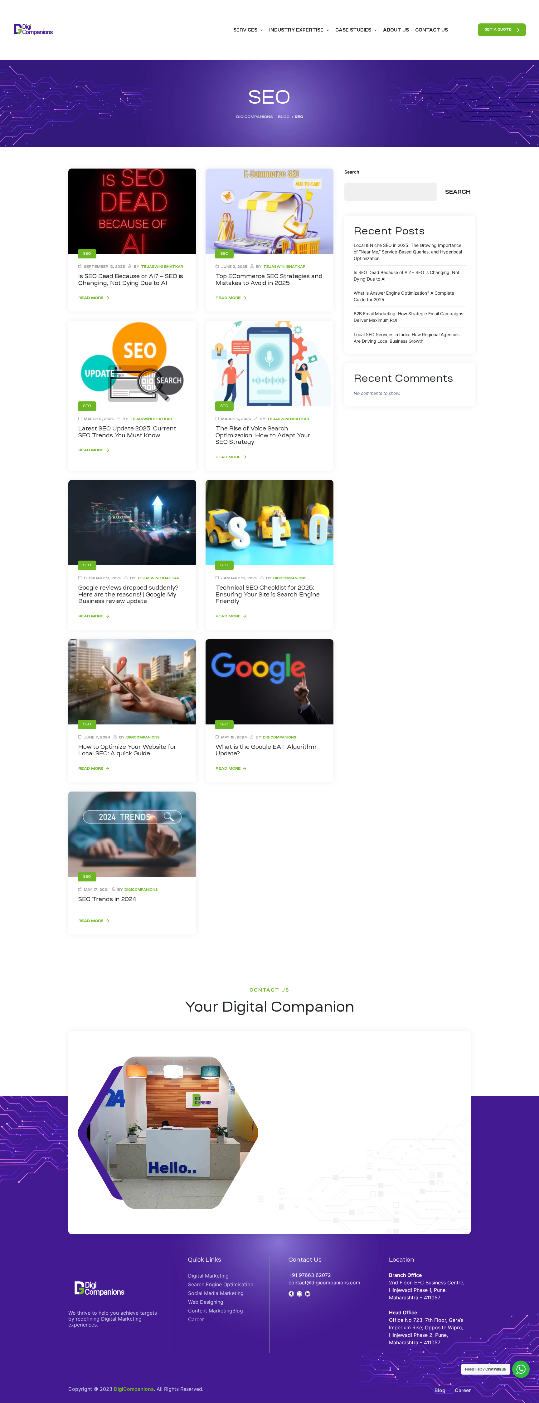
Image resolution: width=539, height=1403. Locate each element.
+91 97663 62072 (310, 1275)
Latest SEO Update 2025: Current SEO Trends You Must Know (127, 432)
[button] (502, 29)
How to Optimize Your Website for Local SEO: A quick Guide (127, 750)
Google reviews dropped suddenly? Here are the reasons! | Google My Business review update (128, 594)
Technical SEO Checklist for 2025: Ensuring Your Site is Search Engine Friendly (268, 594)
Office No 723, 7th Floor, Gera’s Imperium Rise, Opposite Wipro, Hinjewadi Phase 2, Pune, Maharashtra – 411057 (426, 1327)
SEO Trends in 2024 (107, 899)
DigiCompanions (290, 578)
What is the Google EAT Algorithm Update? (266, 750)
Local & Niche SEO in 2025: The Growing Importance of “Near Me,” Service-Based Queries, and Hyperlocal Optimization (408, 252)
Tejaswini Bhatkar (162, 266)
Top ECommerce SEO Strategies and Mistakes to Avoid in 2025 (269, 279)
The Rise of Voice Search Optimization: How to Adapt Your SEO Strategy (263, 435)
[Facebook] (291, 1294)
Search (351, 171)
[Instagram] (299, 1294)
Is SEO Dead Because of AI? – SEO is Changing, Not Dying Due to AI (130, 279)
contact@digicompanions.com (324, 1282)
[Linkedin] (307, 1294)
